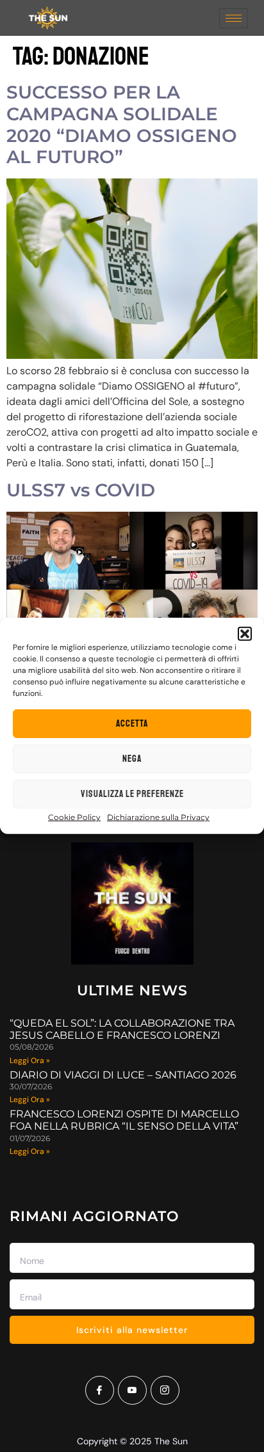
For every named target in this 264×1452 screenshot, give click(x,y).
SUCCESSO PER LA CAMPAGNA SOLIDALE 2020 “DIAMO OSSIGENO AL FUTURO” (121, 124)
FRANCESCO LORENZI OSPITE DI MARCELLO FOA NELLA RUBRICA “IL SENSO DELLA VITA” (124, 1120)
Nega (132, 759)
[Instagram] (165, 1390)
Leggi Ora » (30, 1060)
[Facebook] (99, 1390)
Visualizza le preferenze (132, 794)
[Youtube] (132, 1390)
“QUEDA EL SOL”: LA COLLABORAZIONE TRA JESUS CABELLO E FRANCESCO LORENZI (122, 1029)
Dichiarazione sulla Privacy (158, 817)
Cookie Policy (74, 817)
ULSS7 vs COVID (80, 490)
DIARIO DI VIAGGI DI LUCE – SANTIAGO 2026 (123, 1075)
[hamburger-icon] (233, 18)
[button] (244, 633)
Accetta (132, 724)
